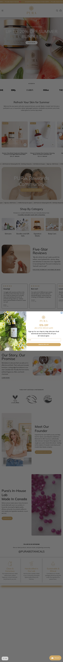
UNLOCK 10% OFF (43, 344)
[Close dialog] (61, 313)
